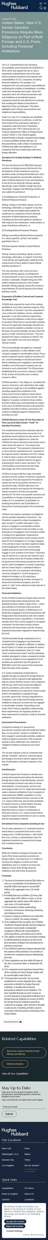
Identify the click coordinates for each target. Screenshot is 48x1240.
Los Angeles (8, 1165)
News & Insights (10, 1194)
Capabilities (7, 1188)
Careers (6, 1199)
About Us (29, 1194)
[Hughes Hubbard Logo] (15, 5)
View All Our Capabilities (15, 1073)
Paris (27, 1148)
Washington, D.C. (10, 1154)
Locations (29, 1199)
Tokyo (27, 1160)
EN (41, 3)
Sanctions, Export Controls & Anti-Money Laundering (23, 1052)
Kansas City (8, 1160)
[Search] (41, 7)
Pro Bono (29, 1188)
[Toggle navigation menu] (45, 8)
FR (45, 3)
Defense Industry (15, 1064)
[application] (24, 1220)
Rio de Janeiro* (32, 1165)
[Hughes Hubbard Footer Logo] (15, 1134)
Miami (27, 1154)
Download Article (11, 1022)
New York (6, 1148)
